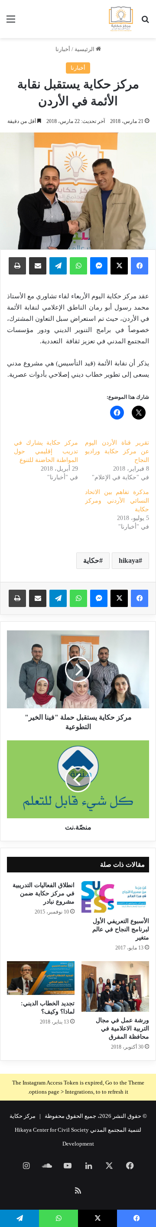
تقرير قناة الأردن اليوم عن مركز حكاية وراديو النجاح (117, 451)
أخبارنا (62, 49)
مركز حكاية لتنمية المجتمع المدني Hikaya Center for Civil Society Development (76, 1130)
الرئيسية (85, 49)
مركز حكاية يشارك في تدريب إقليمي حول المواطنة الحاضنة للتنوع (46, 451)
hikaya (129, 560)
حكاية (91, 560)
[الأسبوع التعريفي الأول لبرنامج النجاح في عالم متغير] (115, 897)
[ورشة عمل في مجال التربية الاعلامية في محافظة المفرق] (115, 986)
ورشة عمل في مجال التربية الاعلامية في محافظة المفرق (122, 1028)
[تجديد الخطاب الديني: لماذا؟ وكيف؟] (41, 978)
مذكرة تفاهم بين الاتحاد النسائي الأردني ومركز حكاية (117, 501)
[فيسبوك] (139, 598)
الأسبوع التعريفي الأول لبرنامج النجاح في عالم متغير (120, 929)
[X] (119, 598)
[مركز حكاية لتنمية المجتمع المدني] (120, 19)
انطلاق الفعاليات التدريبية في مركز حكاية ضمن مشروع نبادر (44, 893)
